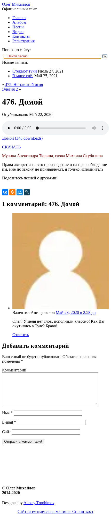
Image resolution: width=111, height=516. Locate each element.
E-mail (9, 422)
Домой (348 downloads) (22, 138)
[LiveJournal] (27, 192)
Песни (18, 27)
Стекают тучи (24, 71)
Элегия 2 (10, 89)
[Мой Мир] (20, 192)
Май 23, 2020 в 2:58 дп (76, 312)
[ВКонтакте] (5, 192)
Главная (19, 17)
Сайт (6, 432)
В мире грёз (22, 76)
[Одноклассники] (12, 192)
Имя (7, 412)
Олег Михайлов (16, 4)
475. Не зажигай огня (24, 84)
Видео (17, 31)
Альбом (19, 22)
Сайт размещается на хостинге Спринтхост (55, 511)
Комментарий (14, 370)
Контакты (21, 36)
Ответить (20, 334)
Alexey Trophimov (38, 503)
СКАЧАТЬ (11, 147)
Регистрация (23, 41)
